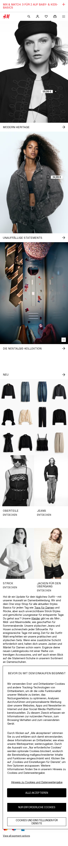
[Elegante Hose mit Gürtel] (42, 417)
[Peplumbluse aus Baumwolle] (25, 442)
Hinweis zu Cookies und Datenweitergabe (37, 782)
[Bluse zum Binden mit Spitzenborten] (25, 417)
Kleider (35, 618)
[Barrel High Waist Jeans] (59, 442)
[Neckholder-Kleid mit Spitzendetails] (8, 442)
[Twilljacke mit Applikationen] (8, 392)
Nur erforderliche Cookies (36, 807)
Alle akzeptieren (36, 792)
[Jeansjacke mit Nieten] (59, 392)
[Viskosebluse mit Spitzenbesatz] (8, 417)
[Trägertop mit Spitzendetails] (42, 442)
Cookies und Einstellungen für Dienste (37, 822)
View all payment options (16, 835)
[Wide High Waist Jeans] (25, 392)
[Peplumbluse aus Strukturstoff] (59, 417)
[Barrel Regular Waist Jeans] (42, 392)
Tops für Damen (44, 607)
